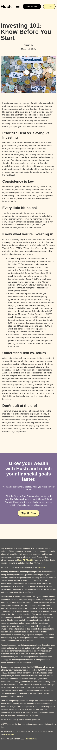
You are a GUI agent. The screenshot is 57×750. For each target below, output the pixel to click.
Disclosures (9, 734)
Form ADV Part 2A (25, 560)
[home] (6, 6)
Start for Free (31, 6)
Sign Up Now (28, 513)
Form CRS (42, 567)
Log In (49, 6)
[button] (18, 6)
